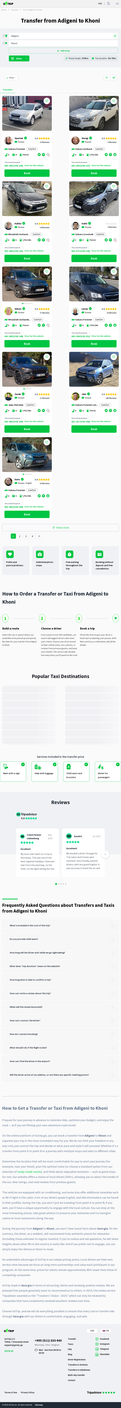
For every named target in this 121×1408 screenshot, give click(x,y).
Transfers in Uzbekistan (79, 1370)
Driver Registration (77, 1359)
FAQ (70, 1349)
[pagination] (5, 536)
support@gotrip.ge (13, 1345)
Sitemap (39, 1405)
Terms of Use (10, 1392)
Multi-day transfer (76, 1375)
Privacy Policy (27, 1392)
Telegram (55, 1345)
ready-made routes (29, 1171)
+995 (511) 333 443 (48, 1340)
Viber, (48, 1345)
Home (3, 9)
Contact (71, 1380)
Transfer (14, 9)
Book (27, 173)
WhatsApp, (40, 1345)
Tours (70, 1344)
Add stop (65, 50)
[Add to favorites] (47, 101)
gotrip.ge (8, 1351)
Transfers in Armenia (78, 1365)
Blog (70, 1354)
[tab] (60, 926)
